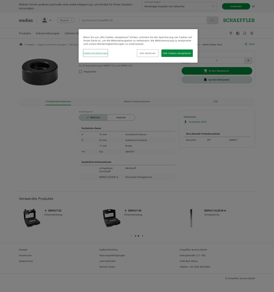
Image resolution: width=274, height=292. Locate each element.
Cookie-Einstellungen (95, 53)
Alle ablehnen (148, 53)
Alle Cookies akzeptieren (177, 53)
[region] (138, 46)
